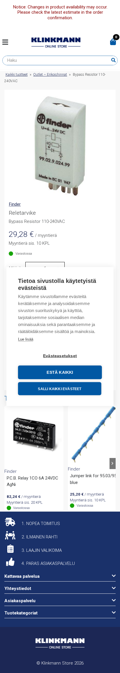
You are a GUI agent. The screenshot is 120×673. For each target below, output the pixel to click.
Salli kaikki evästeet (59, 389)
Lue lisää (25, 339)
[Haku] (113, 60)
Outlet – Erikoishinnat (50, 75)
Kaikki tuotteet (17, 75)
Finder (15, 204)
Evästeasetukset (60, 356)
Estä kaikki (60, 372)
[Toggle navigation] (7, 42)
